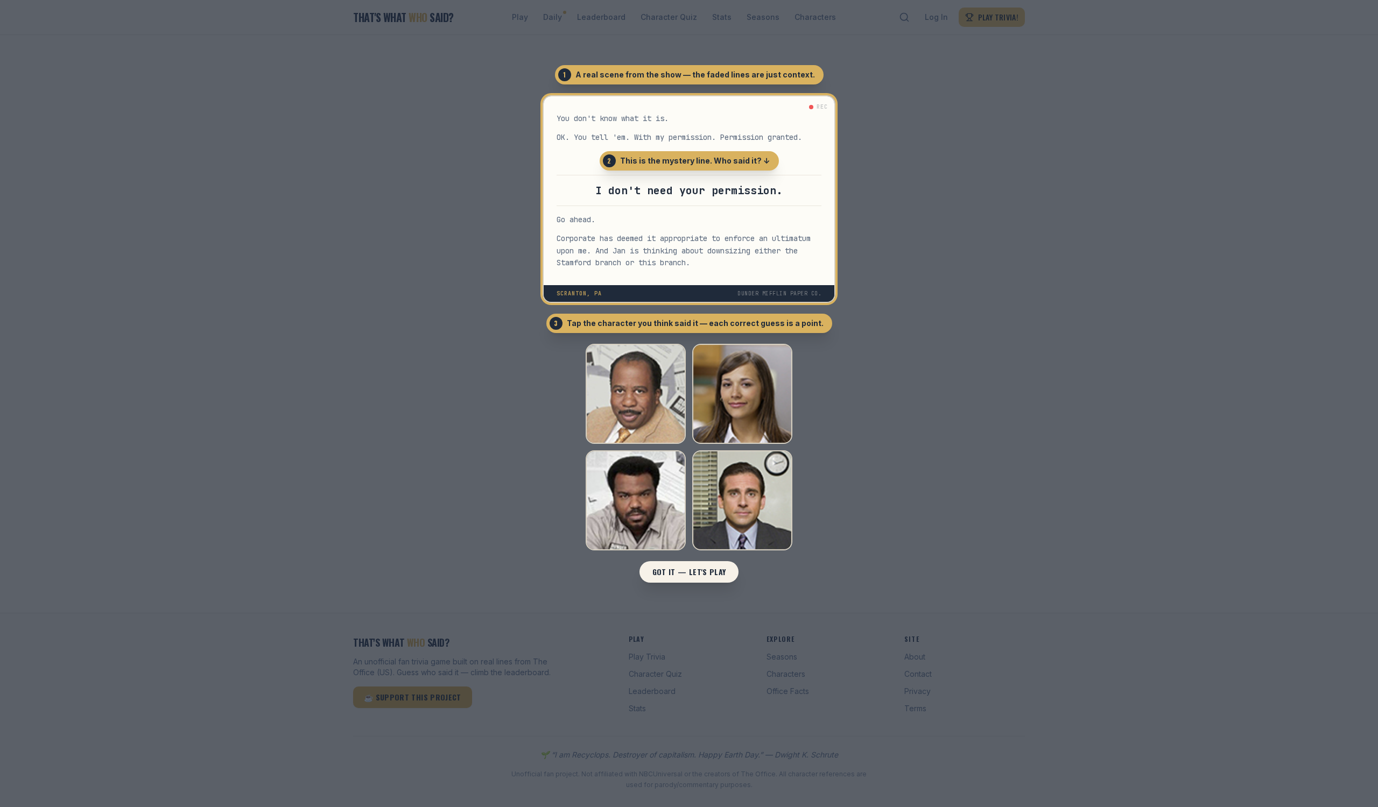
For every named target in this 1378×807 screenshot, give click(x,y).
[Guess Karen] (742, 394)
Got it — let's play (689, 571)
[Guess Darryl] (636, 500)
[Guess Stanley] (636, 394)
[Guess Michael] (742, 500)
